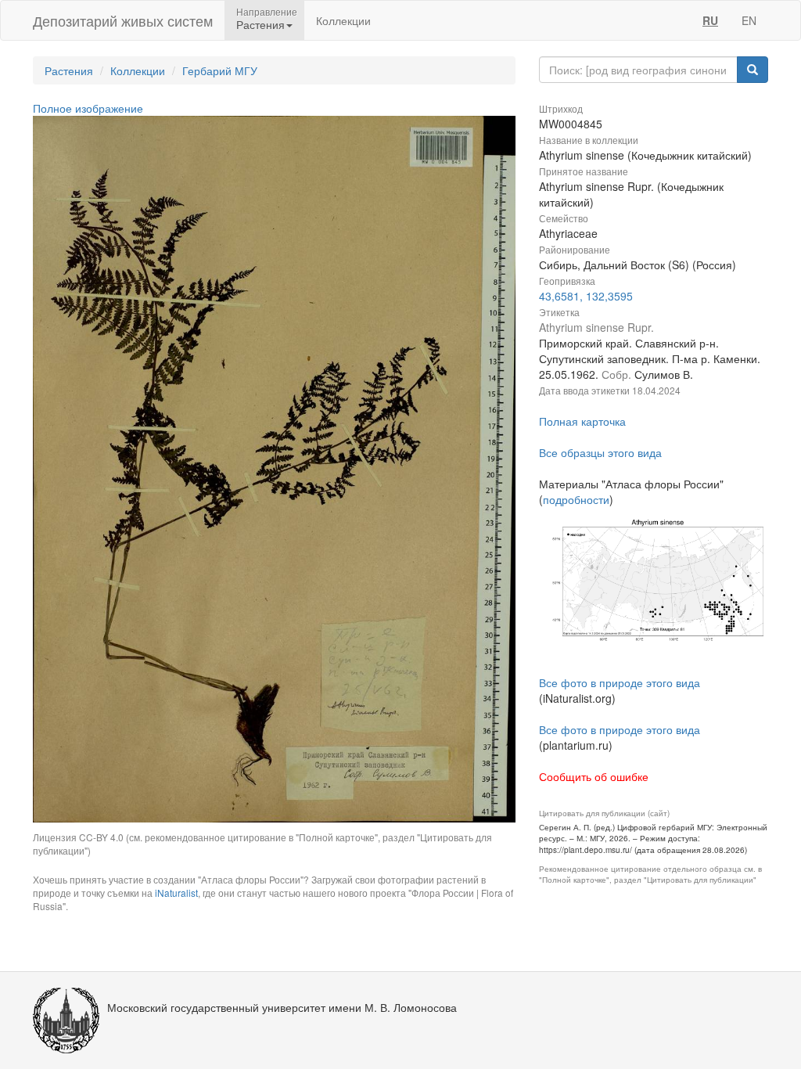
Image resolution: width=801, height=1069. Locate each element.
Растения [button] (260, 24)
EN (749, 20)
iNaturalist (176, 892)
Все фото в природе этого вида (619, 682)
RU (710, 20)
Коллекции (343, 20)
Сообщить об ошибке (593, 776)
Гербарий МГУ (219, 70)
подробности (576, 499)
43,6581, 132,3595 (586, 296)
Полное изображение (88, 108)
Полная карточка (582, 421)
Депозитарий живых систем (123, 20)
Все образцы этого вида (600, 452)
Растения (69, 70)
